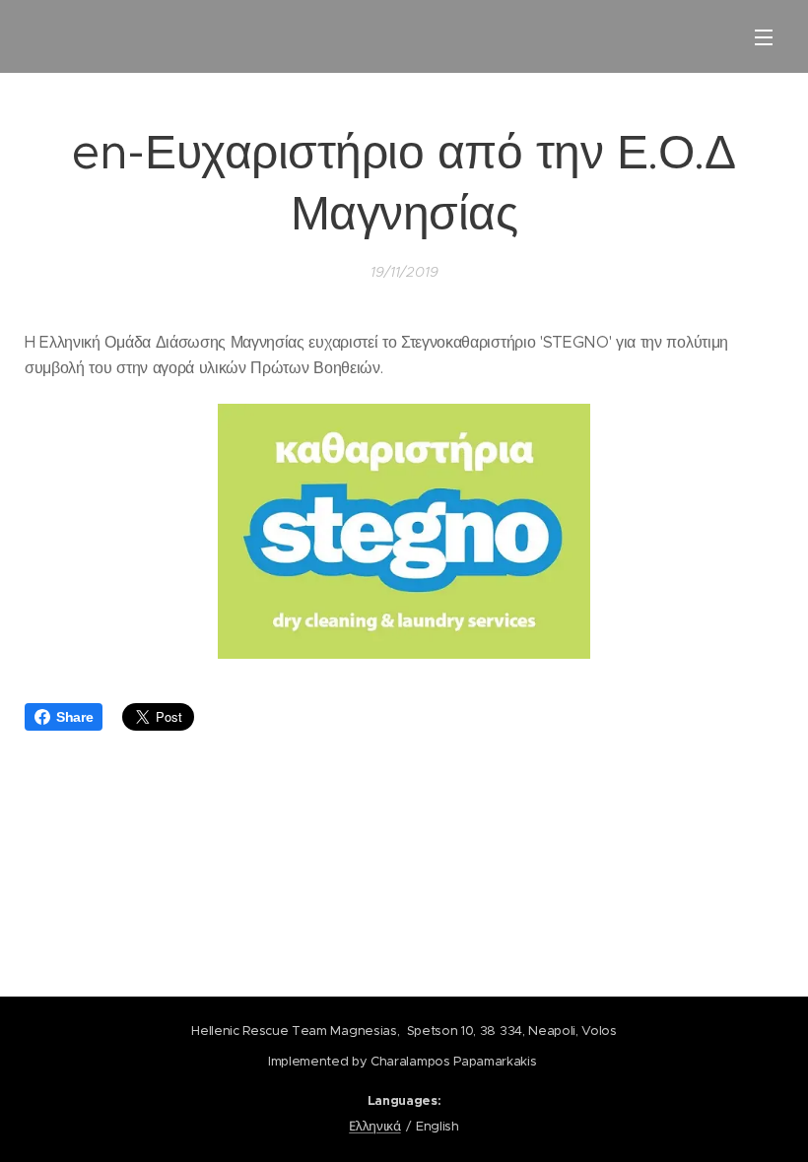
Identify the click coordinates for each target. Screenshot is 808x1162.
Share (74, 717)
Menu (763, 36)
